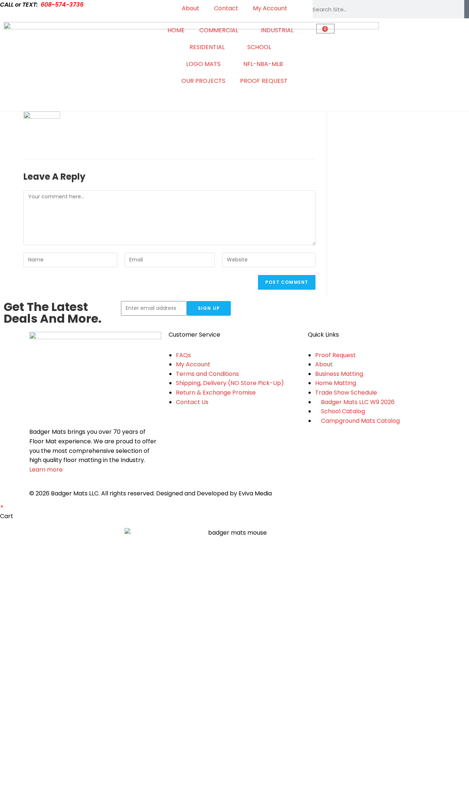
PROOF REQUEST (264, 81)
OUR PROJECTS (203, 81)
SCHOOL (259, 47)
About (190, 8)
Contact (226, 8)
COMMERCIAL (218, 30)
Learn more (46, 469)
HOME (176, 30)
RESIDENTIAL (207, 47)
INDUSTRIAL (277, 30)
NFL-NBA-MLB (263, 64)
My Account (270, 8)
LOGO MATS (203, 64)
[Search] (466, 9)
